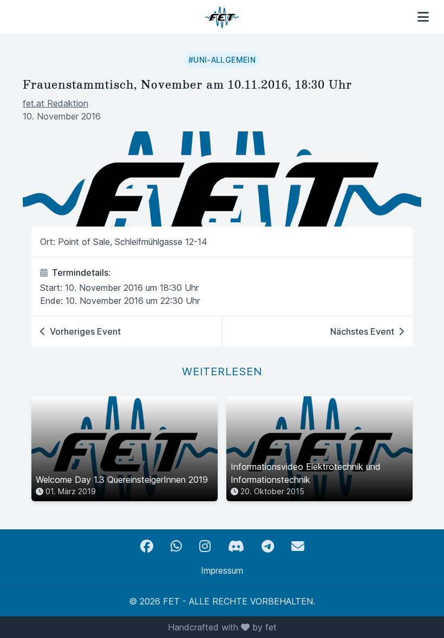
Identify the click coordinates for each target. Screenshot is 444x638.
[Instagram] (205, 546)
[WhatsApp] (176, 546)
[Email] (297, 546)
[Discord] (236, 546)
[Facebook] (146, 546)
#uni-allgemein (222, 59)
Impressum (222, 570)
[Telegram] (268, 546)
